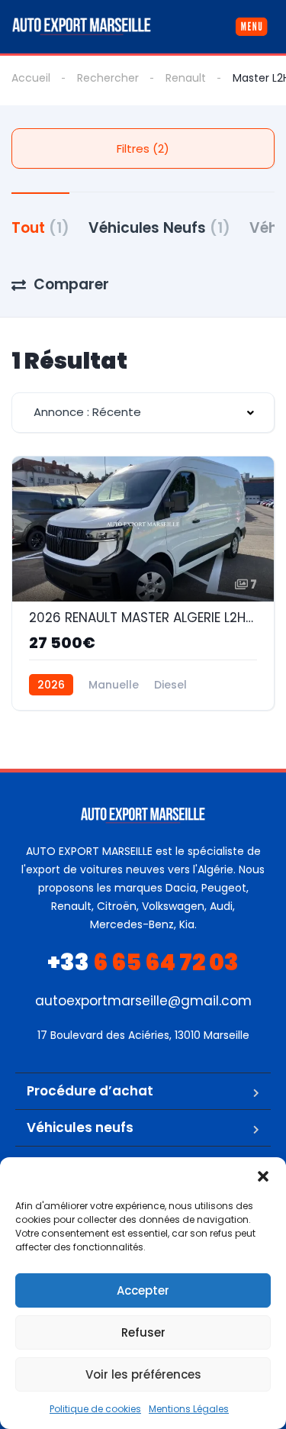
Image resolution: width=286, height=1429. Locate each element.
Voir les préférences (143, 1374)
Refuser (143, 1332)
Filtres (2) (143, 148)
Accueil (30, 77)
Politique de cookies (95, 1408)
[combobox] (143, 412)
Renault (185, 77)
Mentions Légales (189, 1408)
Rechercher (108, 77)
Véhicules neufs (80, 1127)
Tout (40, 228)
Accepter (143, 1290)
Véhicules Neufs (159, 228)
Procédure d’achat (90, 1091)
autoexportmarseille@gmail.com (143, 1001)
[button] (263, 1176)
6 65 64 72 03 (143, 962)
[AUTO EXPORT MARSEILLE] (81, 27)
